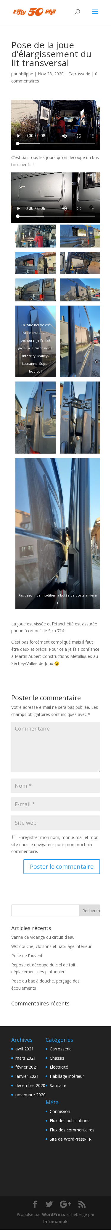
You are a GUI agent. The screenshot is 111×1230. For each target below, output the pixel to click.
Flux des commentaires (72, 1130)
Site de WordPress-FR (70, 1139)
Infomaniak (55, 1221)
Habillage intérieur (67, 1076)
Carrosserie (79, 74)
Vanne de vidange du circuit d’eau (43, 937)
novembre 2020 (30, 1094)
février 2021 (26, 1067)
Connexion (60, 1111)
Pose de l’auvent (27, 955)
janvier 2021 (27, 1076)
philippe (26, 74)
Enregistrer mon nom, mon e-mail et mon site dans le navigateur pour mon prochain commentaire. (55, 844)
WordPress (53, 1214)
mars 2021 (25, 1058)
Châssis (57, 1058)
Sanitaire (58, 1085)
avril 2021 (24, 1049)
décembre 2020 (30, 1085)
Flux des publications (69, 1120)
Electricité (59, 1067)
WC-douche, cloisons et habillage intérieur (51, 946)
